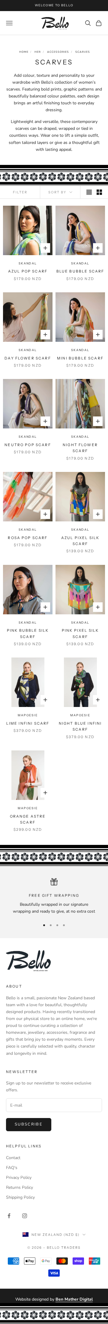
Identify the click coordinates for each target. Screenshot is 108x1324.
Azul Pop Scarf (27, 271)
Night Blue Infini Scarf (80, 726)
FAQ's (11, 1167)
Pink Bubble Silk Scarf (28, 633)
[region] (54, 896)
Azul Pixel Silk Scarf (80, 540)
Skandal (28, 263)
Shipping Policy (20, 1197)
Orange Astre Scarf (28, 819)
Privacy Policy (19, 1177)
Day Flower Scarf (27, 358)
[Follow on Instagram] (25, 1216)
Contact (13, 1158)
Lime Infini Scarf (28, 723)
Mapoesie (28, 715)
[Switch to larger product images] (89, 192)
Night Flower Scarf (80, 448)
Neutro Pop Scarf (27, 445)
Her (37, 52)
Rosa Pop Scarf (27, 537)
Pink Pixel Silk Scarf (80, 633)
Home (23, 52)
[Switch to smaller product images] (99, 192)
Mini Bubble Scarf (80, 358)
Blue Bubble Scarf (80, 271)
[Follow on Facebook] (9, 1216)
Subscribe (29, 1124)
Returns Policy (19, 1187)
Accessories (58, 52)
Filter (20, 192)
